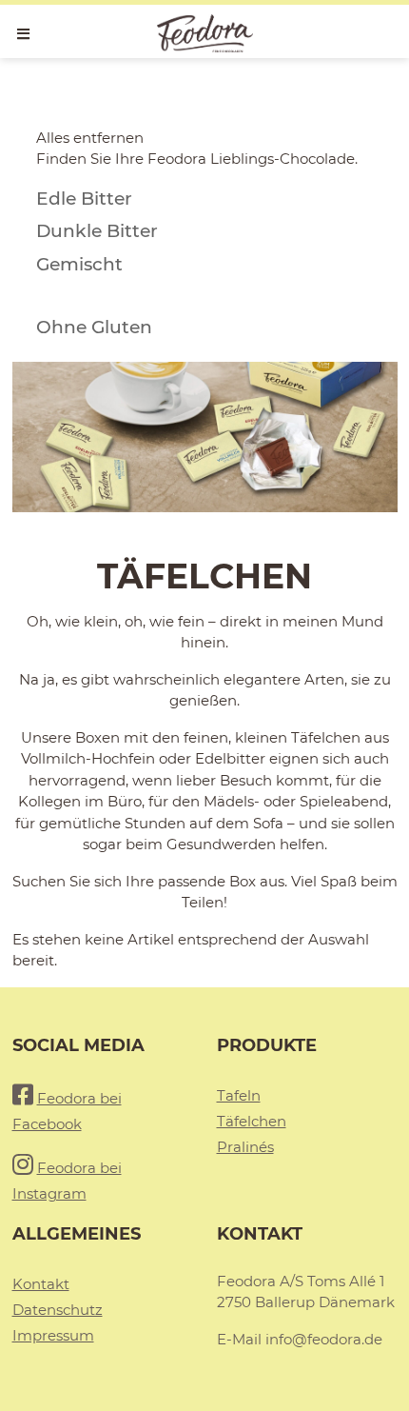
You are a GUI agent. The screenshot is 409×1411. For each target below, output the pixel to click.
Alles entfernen (90, 138)
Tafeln (239, 1095)
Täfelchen (251, 1121)
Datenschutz (57, 1310)
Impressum (53, 1335)
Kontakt (40, 1284)
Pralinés (245, 1147)
